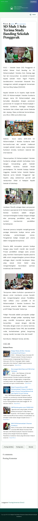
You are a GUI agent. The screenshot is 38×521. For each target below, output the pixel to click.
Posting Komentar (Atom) (16, 502)
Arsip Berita (33, 1)
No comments (21, 24)
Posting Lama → (20, 447)
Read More (18, 365)
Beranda (31, 447)
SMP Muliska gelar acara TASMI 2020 (22, 407)
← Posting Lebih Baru (8, 447)
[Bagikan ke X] (7, 344)
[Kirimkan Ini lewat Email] (4, 344)
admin (12, 24)
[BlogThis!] (6, 344)
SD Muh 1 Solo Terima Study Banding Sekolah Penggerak (16, 32)
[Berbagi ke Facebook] (9, 344)
